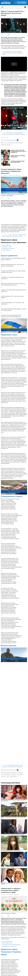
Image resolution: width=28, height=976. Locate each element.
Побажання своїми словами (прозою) (11, 944)
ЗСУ (8, 776)
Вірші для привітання (7, 941)
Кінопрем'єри (10, 142)
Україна (14, 774)
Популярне (6, 772)
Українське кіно (19, 142)
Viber (17, 140)
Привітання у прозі (6, 246)
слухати (21, 2)
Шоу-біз (9, 144)
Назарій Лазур (17, 175)
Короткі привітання (6, 245)
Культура (3, 144)
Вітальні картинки (6, 250)
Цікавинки (13, 772)
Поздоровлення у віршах (8, 248)
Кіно (5, 142)
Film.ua (7, 137)
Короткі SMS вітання (7, 943)
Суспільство (20, 774)
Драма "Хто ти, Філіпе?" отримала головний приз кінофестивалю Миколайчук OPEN (12, 53)
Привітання (19, 772)
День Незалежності (6, 774)
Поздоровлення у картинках (9, 946)
